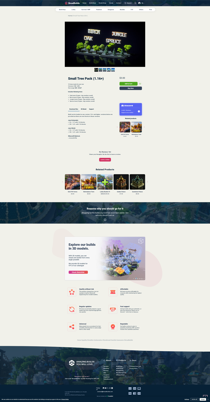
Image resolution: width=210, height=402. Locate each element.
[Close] (208, 399)
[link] (73, 109)
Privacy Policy (133, 368)
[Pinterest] (112, 388)
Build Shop (119, 366)
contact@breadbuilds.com (105, 391)
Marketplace (120, 370)
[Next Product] (144, 127)
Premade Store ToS (134, 366)
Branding (106, 368)
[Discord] (103, 388)
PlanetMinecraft (108, 379)
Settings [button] (187, 399)
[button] (135, 3)
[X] (108, 388)
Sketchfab (107, 377)
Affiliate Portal (120, 375)
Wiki (105, 372)
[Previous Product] (117, 127)
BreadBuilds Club (121, 372)
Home (70, 15)
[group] (130, 133)
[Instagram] (110, 388)
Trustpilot (106, 375)
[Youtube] (105, 388)
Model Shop (119, 368)
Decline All (194, 399)
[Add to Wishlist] (140, 84)
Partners (106, 366)
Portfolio (106, 370)
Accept (203, 399)
